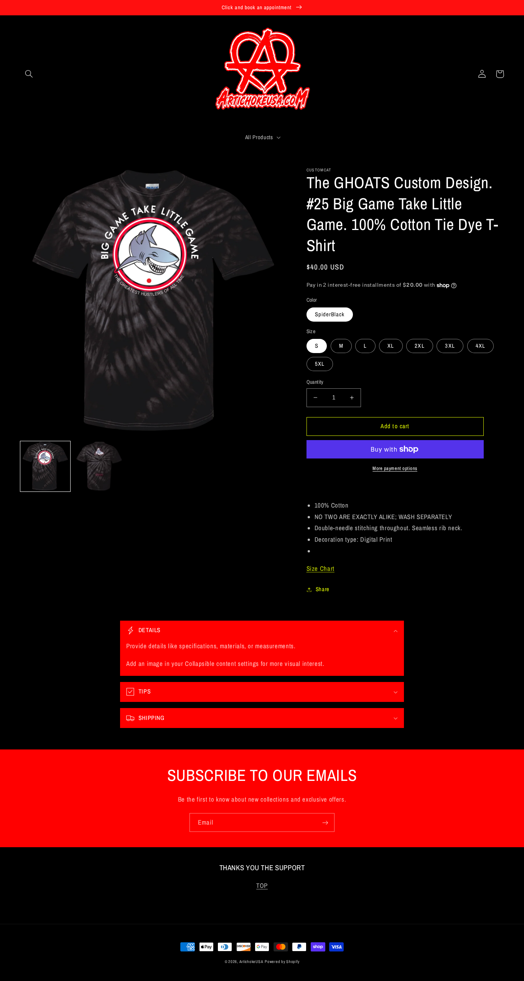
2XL (419, 346)
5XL (320, 364)
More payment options (394, 468)
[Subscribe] (325, 822)
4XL (480, 346)
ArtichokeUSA (251, 961)
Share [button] (323, 589)
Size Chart (320, 568)
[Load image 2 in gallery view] (99, 466)
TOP (262, 885)
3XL (450, 346)
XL (390, 346)
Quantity (315, 381)
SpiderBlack (330, 314)
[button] (29, 74)
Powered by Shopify (282, 961)
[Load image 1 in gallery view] (45, 466)
